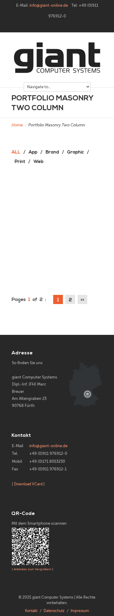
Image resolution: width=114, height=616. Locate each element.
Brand (52, 152)
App (33, 152)
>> (82, 300)
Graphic (75, 152)
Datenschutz (53, 611)
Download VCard (28, 484)
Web (38, 162)
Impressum (80, 611)
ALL (16, 152)
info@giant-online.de (48, 5)
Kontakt (31, 611)
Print (20, 162)
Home (17, 125)
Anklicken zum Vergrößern (32, 569)
